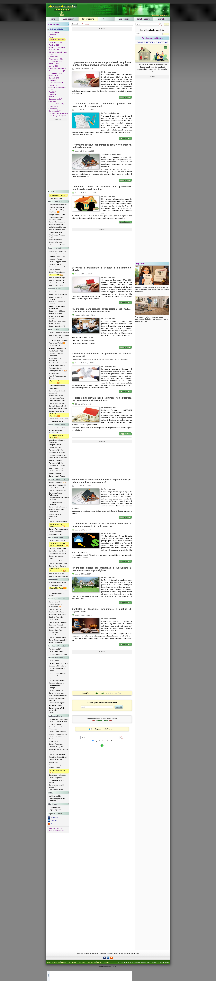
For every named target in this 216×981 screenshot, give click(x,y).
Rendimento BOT (55, 649)
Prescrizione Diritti (55, 724)
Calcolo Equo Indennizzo (58, 563)
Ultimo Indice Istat (55, 232)
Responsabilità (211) (56, 104)
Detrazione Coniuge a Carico (57, 669)
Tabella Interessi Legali (57, 277)
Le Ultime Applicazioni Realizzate (57, 800)
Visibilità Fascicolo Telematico (55, 359)
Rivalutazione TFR (55, 239)
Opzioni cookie (164, 962)
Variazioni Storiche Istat (57, 227)
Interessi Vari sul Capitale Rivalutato (58, 211)
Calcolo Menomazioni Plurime (56, 557)
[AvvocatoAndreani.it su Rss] (111, 957)
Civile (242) (53, 80)
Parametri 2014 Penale (57, 452)
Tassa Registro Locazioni (58, 640)
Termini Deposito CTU (57, 326)
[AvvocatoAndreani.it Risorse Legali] (62, 8)
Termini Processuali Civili (58, 294)
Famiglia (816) (54, 45)
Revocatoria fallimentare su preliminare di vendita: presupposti (101, 354)
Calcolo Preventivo (55, 531)
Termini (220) (53, 97)
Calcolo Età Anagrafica (57, 765)
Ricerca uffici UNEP (56, 395)
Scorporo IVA (53, 741)
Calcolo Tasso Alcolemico (58, 722)
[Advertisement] (58, 155)
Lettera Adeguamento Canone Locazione (56, 218)
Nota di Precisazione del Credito (57, 377)
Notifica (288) (54, 64)
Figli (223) (52, 94)
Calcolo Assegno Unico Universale (57, 709)
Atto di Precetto (54, 373)
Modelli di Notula (55, 473)
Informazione (88, 19)
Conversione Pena (55, 585)
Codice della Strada (56, 421)
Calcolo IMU (53, 620)
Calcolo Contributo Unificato (59, 333)
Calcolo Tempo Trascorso (58, 734)
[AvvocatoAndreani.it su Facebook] (104, 957)
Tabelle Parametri (55, 460)
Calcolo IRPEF (54, 661)
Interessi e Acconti (55, 259)
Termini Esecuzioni (55, 314)
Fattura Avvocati (55, 447)
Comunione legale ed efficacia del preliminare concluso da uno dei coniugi (101, 187)
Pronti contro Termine (56, 652)
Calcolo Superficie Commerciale (55, 631)
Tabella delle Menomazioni (58, 576)
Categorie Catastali (56, 625)
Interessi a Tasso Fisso (57, 256)
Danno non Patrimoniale (57, 548)
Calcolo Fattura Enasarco (58, 507)
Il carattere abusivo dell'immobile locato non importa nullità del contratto (101, 146)
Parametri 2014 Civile (56, 450)
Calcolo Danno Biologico (57, 541)
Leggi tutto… (125, 97)
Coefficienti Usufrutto (56, 612)
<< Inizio (94, 693)
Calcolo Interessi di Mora (58, 254)
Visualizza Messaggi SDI (57, 485)
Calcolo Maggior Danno (57, 262)
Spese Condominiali (56, 642)
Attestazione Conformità (57, 348)
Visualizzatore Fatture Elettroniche (57, 441)
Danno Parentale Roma (57, 551)
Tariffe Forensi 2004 (56, 468)
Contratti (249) (54, 78)
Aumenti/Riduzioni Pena (57, 583)
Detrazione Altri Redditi (57, 680)
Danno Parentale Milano (57, 553)
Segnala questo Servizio (104, 729)
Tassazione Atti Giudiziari (58, 408)
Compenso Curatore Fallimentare (56, 494)
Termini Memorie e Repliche (55, 298)
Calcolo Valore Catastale (57, 622)
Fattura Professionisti (56, 488)
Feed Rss (52, 35)
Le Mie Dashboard (55, 198)
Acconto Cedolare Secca (58, 695)
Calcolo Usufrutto (55, 609)
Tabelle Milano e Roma (57, 573)
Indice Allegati (54, 388)
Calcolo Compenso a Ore (58, 521)
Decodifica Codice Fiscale (58, 757)
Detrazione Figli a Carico (58, 666)
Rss (52, 824)
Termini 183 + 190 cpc (57, 311)
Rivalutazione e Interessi (57, 204)
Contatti (161, 19)
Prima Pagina (54, 32)
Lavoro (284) (53, 66)
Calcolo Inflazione (55, 242)
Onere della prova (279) (57, 68)
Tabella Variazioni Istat (57, 230)
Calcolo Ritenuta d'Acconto (58, 529)
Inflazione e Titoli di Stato (58, 245)
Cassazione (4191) (56, 42)
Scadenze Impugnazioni (57, 321)
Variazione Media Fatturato (58, 749)
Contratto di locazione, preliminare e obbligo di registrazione (101, 610)
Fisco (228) (53, 85)
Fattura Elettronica (56, 482)
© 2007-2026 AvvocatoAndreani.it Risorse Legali (134, 962)
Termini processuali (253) (58, 71)
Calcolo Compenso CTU (57, 490)
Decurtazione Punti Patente (59, 719)
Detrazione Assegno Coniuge (56, 687)
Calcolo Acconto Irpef (56, 693)
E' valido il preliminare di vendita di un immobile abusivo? (101, 269)
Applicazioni (68, 19)
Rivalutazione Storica (56, 224)
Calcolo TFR (53, 713)
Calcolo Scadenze (55, 292)
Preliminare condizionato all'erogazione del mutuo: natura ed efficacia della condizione (101, 310)
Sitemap (106, 962)
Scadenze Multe (55, 323)
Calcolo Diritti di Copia (57, 338)
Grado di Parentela (56, 617)
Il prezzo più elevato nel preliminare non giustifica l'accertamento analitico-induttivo (101, 399)
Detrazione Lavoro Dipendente (55, 677)
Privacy (154, 962)
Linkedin (54, 821)
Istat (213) (52, 101)
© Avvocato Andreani (56, 831)
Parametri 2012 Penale (57, 465)
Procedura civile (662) (57, 47)
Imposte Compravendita (57, 635)
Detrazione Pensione (56, 683)
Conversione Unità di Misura (56, 781)
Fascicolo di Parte (55, 343)
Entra (166, 24)
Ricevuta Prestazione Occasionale (56, 510)
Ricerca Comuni (54, 767)
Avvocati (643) (54, 50)
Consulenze (124, 19)
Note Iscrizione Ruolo (56, 398)
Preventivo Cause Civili (57, 428)
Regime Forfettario (55, 705)
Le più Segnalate (55, 810)
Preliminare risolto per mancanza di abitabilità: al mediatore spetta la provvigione (101, 569)
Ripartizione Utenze (56, 752)
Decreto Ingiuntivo (55, 368)
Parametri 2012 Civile (56, 463)
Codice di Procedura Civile (58, 419)
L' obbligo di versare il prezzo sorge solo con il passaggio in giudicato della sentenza (101, 524)
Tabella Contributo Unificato (59, 335)
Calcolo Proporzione (56, 778)
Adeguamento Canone (57, 214)
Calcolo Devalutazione (57, 222)
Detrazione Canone (56, 690)
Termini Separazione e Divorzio (57, 303)
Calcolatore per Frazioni (57, 775)
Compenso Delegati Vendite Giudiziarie (59, 498)
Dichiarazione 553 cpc (57, 386)
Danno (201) (53, 108)
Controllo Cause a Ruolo (57, 406)
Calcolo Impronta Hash (57, 403)
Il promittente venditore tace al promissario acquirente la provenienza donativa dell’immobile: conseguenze (101, 63)
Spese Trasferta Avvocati (58, 458)
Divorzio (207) (54, 106)
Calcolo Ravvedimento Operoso (57, 699)
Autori (51, 37)
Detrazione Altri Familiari (57, 673)
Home (52, 19)
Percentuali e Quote (56, 747)
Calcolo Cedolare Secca (57, 637)
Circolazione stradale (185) (58, 113)
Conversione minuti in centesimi (56, 786)
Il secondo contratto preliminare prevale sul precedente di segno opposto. (101, 104)
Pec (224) (52, 92)
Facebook (54, 817)
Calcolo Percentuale (56, 744)
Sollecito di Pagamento (57, 365)
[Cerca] (121, 737)
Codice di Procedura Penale (56, 594)
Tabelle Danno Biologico (57, 566)
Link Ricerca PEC (55, 796)
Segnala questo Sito (56, 828)
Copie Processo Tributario (58, 340)
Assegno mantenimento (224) (57, 88)
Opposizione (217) (55, 99)
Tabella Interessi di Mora (57, 280)
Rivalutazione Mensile (57, 207)
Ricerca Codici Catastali (57, 627)
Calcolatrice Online (55, 534)
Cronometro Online (56, 789)
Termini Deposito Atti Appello (56, 317)
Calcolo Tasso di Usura (57, 272)
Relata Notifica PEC (56, 351)
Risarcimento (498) (56, 59)
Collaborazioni (143, 19)
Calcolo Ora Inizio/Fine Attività (57, 738)
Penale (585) (53, 56)
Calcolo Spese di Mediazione (55, 515)
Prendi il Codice (102, 720)
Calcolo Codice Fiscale (57, 754)
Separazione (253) (55, 73)
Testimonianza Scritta (56, 411)
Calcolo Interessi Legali (57, 251)
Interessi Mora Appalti (56, 283)
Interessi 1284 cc (55, 264)
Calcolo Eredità (54, 602)
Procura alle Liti (54, 346)
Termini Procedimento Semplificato (57, 307)
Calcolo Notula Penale (57, 476)
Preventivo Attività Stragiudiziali (55, 431)
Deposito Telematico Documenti (56, 354)
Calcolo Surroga (55, 269)
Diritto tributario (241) (56, 83)
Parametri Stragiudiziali (57, 455)
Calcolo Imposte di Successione (55, 605)
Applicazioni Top (55, 807)
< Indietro (103, 693)
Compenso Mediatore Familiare (56, 503)
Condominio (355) (55, 61)
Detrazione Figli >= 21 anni (58, 663)
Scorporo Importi (55, 445)
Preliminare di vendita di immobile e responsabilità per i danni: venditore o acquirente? (101, 480)
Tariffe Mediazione (55, 519)
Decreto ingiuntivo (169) (57, 116)
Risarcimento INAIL (56, 561)
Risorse (106, 19)
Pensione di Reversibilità (57, 614)
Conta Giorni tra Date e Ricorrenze (57, 728)
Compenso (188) (55, 111)
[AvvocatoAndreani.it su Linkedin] (108, 957)
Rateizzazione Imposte (57, 703)
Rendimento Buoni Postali (58, 654)
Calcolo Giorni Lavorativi (57, 731)
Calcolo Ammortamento (57, 267)
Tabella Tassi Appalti (56, 285)
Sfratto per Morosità (56, 371)
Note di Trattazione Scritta (58, 363)
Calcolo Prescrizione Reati (58, 591)
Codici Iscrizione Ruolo (57, 401)
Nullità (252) (53, 75)
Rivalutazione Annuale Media (57, 236)
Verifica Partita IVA (55, 760)
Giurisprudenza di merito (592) (58, 53)
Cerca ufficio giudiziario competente (57, 392)
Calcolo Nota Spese (56, 471)
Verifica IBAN (53, 762)
